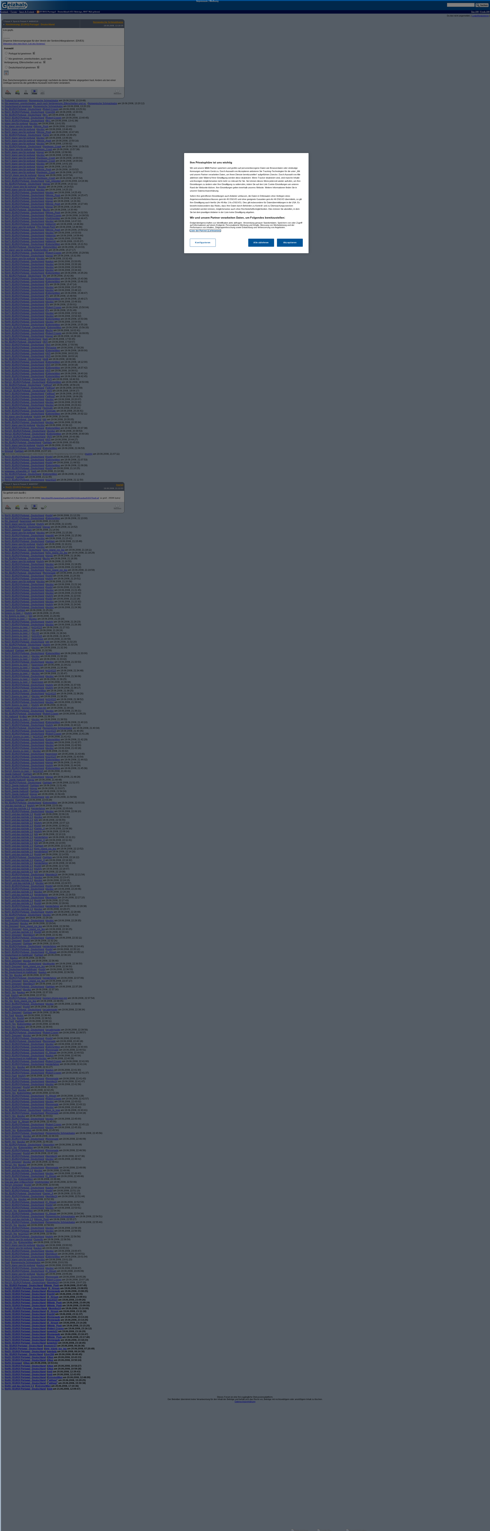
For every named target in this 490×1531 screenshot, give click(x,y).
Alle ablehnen (261, 243)
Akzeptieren (289, 243)
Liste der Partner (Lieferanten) (205, 230)
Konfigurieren (202, 243)
